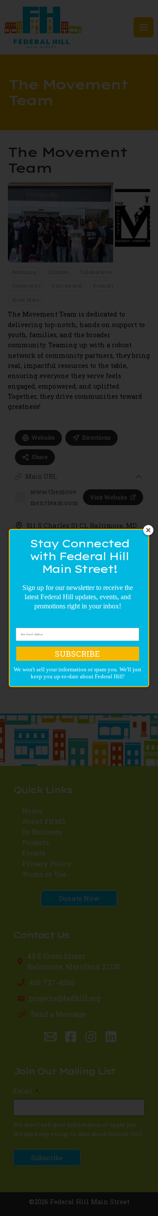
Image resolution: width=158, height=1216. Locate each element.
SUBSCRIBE (77, 653)
